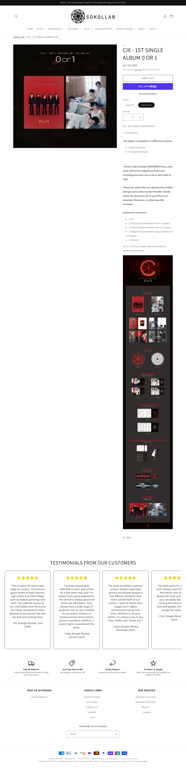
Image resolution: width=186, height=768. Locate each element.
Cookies (147, 712)
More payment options (148, 93)
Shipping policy (113, 759)
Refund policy (70, 759)
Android (131, 106)
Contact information (129, 759)
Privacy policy (83, 759)
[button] (16, 16)
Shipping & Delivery (145, 697)
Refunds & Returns (145, 702)
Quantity (126, 111)
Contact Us (92, 707)
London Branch (39, 697)
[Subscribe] (116, 734)
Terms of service (98, 759)
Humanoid (146, 105)
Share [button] (129, 537)
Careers (92, 712)
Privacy (146, 707)
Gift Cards (92, 702)
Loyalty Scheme (92, 697)
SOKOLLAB (18, 37)
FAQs (93, 717)
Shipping (137, 69)
